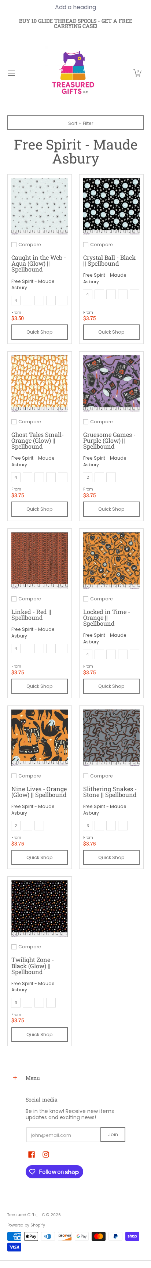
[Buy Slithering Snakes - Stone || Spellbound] (111, 738)
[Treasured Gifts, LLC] (72, 73)
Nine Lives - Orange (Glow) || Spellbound (39, 791)
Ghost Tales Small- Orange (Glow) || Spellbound (37, 440)
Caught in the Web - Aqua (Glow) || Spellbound (38, 263)
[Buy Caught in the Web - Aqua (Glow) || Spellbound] (39, 206)
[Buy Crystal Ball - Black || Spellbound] (111, 206)
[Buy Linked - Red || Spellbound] (39, 560)
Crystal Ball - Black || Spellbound (109, 260)
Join (113, 1134)
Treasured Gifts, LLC (26, 1215)
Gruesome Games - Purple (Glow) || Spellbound (109, 440)
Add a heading (75, 7)
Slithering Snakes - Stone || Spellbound (110, 791)
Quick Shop (39, 332)
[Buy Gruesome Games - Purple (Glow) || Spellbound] (111, 383)
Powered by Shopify (26, 1225)
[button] (137, 73)
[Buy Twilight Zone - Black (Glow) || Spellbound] (39, 908)
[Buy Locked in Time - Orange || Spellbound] (111, 560)
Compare (29, 244)
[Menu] (11, 73)
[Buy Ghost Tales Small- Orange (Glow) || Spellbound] (39, 383)
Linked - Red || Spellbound (31, 614)
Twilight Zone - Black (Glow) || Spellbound (32, 965)
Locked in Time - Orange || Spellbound (106, 617)
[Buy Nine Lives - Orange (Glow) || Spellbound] (39, 738)
